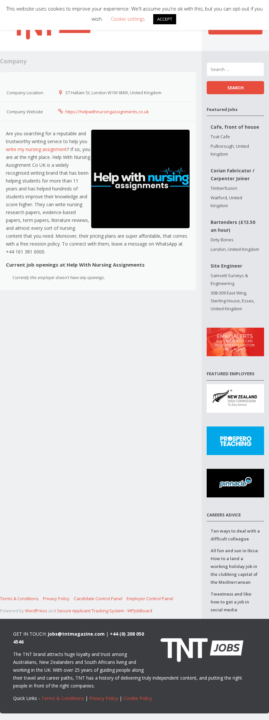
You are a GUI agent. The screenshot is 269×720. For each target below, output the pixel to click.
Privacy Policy (56, 598)
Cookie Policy (137, 698)
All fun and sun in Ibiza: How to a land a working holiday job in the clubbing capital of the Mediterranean (235, 566)
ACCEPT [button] (164, 19)
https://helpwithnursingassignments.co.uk (107, 112)
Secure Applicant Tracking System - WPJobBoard (104, 611)
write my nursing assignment (36, 149)
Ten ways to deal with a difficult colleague (235, 535)
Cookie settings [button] (128, 18)
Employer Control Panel (150, 598)
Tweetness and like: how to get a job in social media (231, 602)
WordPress (36, 611)
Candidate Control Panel (98, 598)
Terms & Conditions (19, 598)
